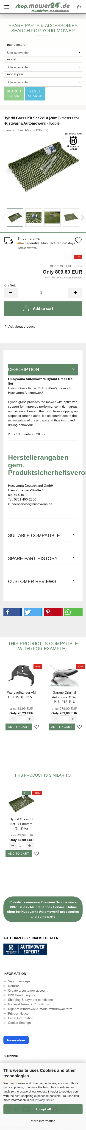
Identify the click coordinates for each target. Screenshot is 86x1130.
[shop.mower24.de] (43, 7)
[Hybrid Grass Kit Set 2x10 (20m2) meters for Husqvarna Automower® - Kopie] (43, 166)
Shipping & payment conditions (30, 999)
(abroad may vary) (27, 247)
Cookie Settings (19, 1022)
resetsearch (35, 93)
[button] (11, 612)
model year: (15, 74)
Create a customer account (27, 990)
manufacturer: (17, 44)
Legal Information (20, 1018)
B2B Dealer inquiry (21, 995)
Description (23, 369)
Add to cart (43, 308)
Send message (19, 981)
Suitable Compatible (34, 535)
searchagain (14, 93)
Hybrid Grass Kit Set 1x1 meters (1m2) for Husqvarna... (21, 823)
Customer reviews (32, 581)
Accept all (43, 1109)
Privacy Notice (44, 1100)
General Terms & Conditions (28, 1004)
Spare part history (33, 558)
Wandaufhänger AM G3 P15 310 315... (21, 695)
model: (12, 59)
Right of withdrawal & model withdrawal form (40, 1009)
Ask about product (21, 326)
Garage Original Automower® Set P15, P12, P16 (64, 697)
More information (43, 1121)
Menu (7, 7)
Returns (13, 986)
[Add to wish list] (36, 727)
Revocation (16, 1040)
